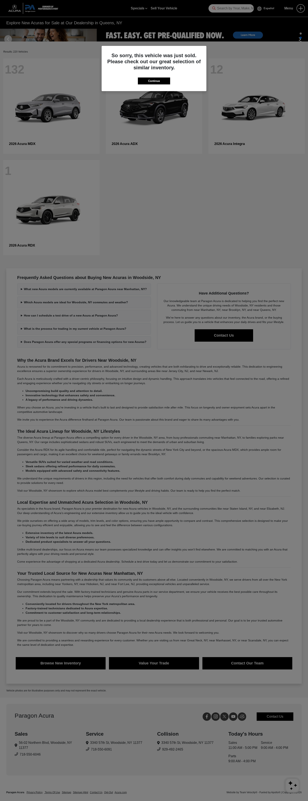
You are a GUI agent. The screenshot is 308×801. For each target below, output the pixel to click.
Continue (154, 81)
